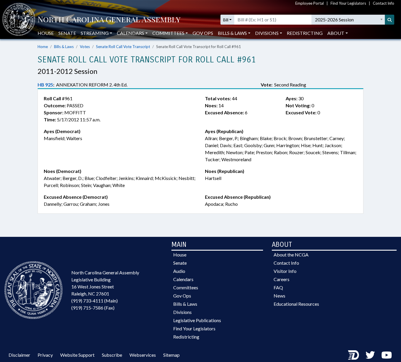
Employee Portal (309, 3)
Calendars (183, 279)
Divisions (182, 312)
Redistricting (305, 33)
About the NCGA (291, 254)
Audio (179, 271)
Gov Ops (203, 33)
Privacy (45, 355)
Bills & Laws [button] (232, 33)
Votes (85, 46)
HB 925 (45, 84)
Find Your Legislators (348, 3)
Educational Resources (296, 304)
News (279, 295)
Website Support (77, 355)
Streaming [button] (95, 33)
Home (43, 46)
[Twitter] (370, 355)
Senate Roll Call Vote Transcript (123, 46)
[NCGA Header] (109, 20)
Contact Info (383, 3)
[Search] (389, 20)
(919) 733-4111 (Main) (94, 300)
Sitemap (171, 355)
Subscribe (112, 355)
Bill (225, 19)
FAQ (278, 287)
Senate (67, 33)
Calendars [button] (130, 33)
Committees (185, 287)
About (335, 33)
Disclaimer (19, 355)
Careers (281, 279)
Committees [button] (168, 33)
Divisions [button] (267, 33)
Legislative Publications (197, 320)
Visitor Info (285, 271)
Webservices (142, 355)
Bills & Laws (64, 46)
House (46, 33)
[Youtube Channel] (386, 355)
